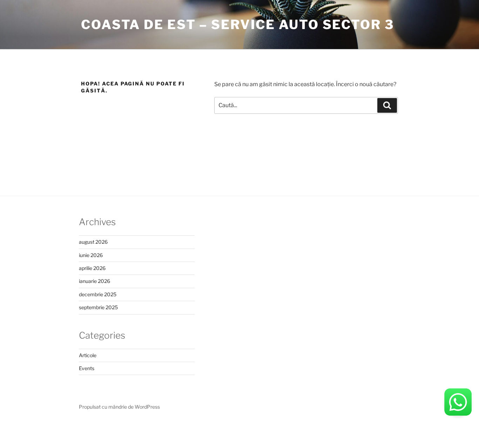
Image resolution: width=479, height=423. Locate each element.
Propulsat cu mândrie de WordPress (119, 407)
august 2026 (93, 242)
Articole (87, 355)
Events (86, 368)
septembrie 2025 (98, 307)
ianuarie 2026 (94, 281)
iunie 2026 (91, 255)
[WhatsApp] (458, 402)
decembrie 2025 (97, 294)
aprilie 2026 (92, 268)
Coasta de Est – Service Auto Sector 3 (237, 24)
